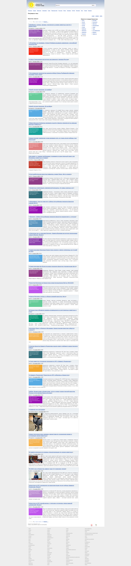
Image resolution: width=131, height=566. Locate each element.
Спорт (49, 10)
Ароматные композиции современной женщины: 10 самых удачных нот (51, 188)
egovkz (48, 539)
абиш (86, 564)
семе (48, 563)
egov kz (67, 542)
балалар (49, 554)
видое (48, 533)
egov (48, 564)
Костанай (94, 20)
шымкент (68, 555)
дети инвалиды (88, 528)
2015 (67, 551)
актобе (30, 558)
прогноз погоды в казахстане (91, 533)
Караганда (84, 32)
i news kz (49, 543)
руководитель (32, 545)
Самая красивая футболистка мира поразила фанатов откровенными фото (52, 266)
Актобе (83, 22)
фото (48, 545)
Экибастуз (95, 33)
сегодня (49, 528)
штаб (67, 530)
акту (29, 552)
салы (48, 558)
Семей (94, 27)
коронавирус (31, 534)
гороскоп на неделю (89, 539)
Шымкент (94, 32)
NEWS (92, 16)
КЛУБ (89, 16)
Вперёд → (46, 21)
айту (48, 546)
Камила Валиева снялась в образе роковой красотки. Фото (47, 296)
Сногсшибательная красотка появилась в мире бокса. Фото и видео (50, 174)
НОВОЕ (85, 16)
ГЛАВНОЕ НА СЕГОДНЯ (36, 409)
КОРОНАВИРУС (98, 16)
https (30, 557)
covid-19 (68, 534)
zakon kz (68, 536)
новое (30, 530)
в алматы (87, 555)
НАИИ (81, 16)
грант (86, 557)
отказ (86, 537)
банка (30, 546)
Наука (64, 10)
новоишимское (69, 560)
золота (67, 558)
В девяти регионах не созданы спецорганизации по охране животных (50, 452)
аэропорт (31, 563)
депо (67, 537)
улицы (86, 545)
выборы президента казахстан (73, 557)
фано (67, 564)
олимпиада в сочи (89, 534)
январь (67, 552)
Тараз (94, 28)
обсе (48, 551)
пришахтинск (31, 560)
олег (86, 536)
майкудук (49, 536)
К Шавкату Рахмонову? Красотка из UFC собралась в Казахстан (49, 375)
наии (30, 528)
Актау (83, 20)
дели (67, 554)
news (30, 533)
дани (30, 551)
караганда (49, 552)
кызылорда (49, 548)
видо (30, 540)
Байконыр (84, 28)
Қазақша (90, 10)
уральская (87, 554)
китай (86, 548)
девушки (87, 558)
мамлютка (87, 530)
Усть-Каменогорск (96, 30)
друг (67, 531)
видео (30, 537)
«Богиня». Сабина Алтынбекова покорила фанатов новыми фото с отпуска (52, 216)
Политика (30, 10)
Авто (82, 10)
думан (30, 536)
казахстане (87, 546)
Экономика (44, 10)
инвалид (87, 561)
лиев (30, 548)
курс (86, 540)
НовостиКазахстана (40, 4)
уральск (68, 561)
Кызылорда (95, 22)
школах (67, 539)
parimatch (87, 560)
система (49, 560)
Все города (83, 35)
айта (48, 540)
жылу (30, 554)
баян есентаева (69, 563)
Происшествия (54, 10)
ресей (48, 555)
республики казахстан (71, 549)
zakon (48, 530)
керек (48, 531)
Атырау (83, 27)
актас (48, 549)
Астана (83, 25)
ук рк (30, 555)
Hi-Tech (73, 10)
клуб (29, 531)
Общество (39, 10)
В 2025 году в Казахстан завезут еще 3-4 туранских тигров (47, 469)
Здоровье (69, 10)
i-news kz (31, 543)
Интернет (78, 10)
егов (29, 539)
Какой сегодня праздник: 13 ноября (40, 89)
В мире (34, 10)
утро (86, 549)
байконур (49, 534)
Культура (60, 10)
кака (29, 542)
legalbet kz (68, 545)
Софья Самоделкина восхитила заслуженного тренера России (48, 59)
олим (67, 528)
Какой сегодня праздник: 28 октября (40, 106)
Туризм (85, 10)
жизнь (86, 552)
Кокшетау (84, 33)
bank (67, 540)
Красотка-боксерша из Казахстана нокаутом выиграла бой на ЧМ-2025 (51, 283)
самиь (67, 548)
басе (67, 543)
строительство (69, 533)
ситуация (87, 551)
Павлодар (95, 23)
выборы (30, 549)
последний (49, 561)
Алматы (83, 23)
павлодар (31, 564)
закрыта (86, 543)
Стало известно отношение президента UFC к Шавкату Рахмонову (50, 361)
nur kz (30, 561)
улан (86, 531)
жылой (48, 542)
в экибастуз (87, 542)
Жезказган (84, 30)
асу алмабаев (88, 563)
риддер (49, 557)
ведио (67, 546)
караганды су (50, 537)
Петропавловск (96, 25)
